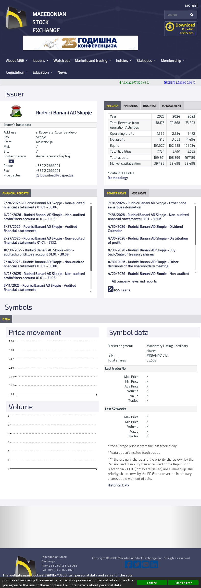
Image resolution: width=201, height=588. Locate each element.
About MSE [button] (15, 60)
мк (187, 5)
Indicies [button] (122, 60)
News (62, 72)
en (194, 5)
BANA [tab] (6, 319)
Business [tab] (150, 105)
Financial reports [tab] (15, 193)
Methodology (118, 178)
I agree (152, 582)
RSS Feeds (121, 290)
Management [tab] (171, 105)
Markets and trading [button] (91, 60)
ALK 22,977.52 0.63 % (130, 82)
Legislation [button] (15, 72)
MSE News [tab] (139, 193)
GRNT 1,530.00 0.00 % (175, 82)
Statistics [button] (145, 60)
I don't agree (183, 582)
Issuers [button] (39, 60)
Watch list (61, 60)
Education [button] (41, 72)
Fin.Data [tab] (112, 105)
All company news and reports (134, 281)
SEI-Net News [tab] (116, 193)
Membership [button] (171, 60)
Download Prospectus (56, 175)
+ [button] (11, 161)
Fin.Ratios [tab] (131, 105)
